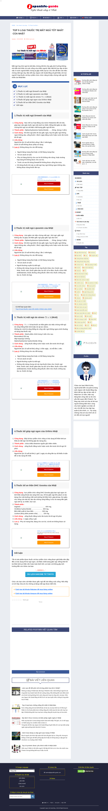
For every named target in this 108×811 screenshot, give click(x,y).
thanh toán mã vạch (81, 307)
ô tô (88, 325)
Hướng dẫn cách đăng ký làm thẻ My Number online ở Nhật (89, 81)
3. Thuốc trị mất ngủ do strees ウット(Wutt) (33, 97)
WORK (79, 239)
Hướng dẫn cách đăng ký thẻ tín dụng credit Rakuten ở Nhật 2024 (89, 153)
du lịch (78, 267)
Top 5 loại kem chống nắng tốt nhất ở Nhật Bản (39, 705)
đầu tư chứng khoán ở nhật (83, 328)
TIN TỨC (79, 206)
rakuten (78, 298)
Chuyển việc (80, 243)
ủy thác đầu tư (80, 331)
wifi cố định (79, 325)
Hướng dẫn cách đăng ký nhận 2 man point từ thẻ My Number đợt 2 (89, 108)
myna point (92, 286)
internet (78, 270)
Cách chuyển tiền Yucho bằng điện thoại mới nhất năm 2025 (89, 135)
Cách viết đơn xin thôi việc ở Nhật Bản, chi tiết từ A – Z (89, 162)
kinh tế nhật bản (80, 276)
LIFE (78, 193)
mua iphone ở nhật (92, 282)
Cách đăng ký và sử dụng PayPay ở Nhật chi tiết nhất (89, 126)
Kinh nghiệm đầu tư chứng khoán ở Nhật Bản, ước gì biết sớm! (88, 144)
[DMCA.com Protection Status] (85, 772)
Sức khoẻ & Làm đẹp (83, 221)
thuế (95, 313)
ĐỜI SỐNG (22, 778)
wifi (90, 322)
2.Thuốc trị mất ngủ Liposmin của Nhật (32, 94)
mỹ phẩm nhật (90, 289)
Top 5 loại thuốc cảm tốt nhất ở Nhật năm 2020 (34, 309)
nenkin (78, 292)
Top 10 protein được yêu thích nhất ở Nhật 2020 (39, 745)
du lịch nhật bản (88, 267)
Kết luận (19, 105)
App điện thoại (81, 234)
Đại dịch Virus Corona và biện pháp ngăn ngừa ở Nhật (41, 718)
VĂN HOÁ (80, 209)
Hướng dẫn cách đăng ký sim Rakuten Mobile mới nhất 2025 (89, 90)
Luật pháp (80, 196)
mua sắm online (80, 286)
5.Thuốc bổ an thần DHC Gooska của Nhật (33, 102)
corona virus (79, 264)
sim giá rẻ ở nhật (80, 301)
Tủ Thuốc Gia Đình (82, 227)
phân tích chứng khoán (89, 295)
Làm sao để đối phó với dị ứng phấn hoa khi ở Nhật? (41, 688)
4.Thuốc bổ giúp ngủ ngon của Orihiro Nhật (33, 100)
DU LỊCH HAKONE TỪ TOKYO (40, 574)
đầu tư (94, 325)
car (86, 255)
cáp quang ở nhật (91, 264)
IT (85, 270)
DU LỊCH (79, 181)
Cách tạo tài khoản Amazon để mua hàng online (33, 593)
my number (79, 289)
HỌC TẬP (79, 187)
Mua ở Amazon (48, 189)
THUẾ (79, 202)
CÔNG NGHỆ (22, 783)
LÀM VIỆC (22, 781)
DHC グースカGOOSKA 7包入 (46, 531)
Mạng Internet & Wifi (82, 236)
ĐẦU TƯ (79, 218)
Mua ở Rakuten (48, 183)
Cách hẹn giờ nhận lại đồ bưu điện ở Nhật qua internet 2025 (89, 99)
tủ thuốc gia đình (80, 322)
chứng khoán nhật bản (82, 258)
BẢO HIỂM (80, 215)
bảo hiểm (78, 255)
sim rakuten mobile (81, 304)
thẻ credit (89, 316)
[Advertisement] (40, 209)
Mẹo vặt (79, 199)
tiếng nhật (93, 319)
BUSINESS (78, 178)
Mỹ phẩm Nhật (81, 224)
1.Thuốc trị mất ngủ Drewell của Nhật (31, 91)
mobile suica (79, 282)
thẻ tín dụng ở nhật (81, 319)
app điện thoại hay (81, 252)
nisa (77, 295)
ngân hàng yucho (88, 292)
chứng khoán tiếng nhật (82, 261)
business (92, 252)
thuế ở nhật (79, 316)
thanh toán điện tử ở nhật (83, 313)
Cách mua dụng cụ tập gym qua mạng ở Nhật (38, 733)
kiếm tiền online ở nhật (82, 279)
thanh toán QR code (81, 310)
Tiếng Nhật (80, 190)
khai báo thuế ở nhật (81, 273)
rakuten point (87, 298)
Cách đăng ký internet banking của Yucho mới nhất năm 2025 (89, 117)
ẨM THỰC (80, 184)
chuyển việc (94, 255)
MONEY (78, 212)
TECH (78, 230)
